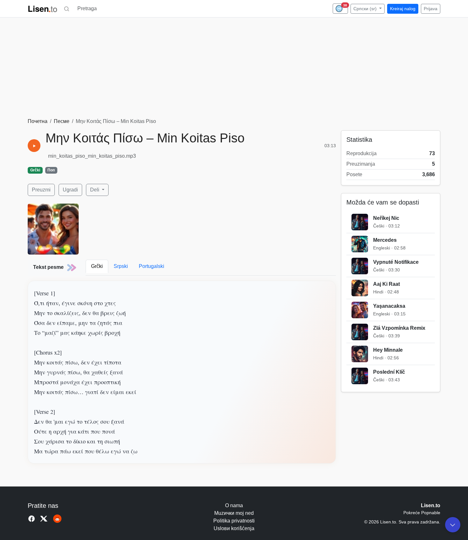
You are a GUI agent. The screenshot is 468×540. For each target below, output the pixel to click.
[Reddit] (57, 519)
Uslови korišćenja (234, 528)
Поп (51, 170)
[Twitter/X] (44, 519)
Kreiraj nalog (402, 8)
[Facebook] (31, 519)
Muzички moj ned (234, 513)
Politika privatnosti (234, 520)
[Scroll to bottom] (452, 524)
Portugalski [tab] (151, 266)
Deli (95, 189)
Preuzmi (41, 189)
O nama (234, 505)
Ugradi (70, 189)
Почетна (37, 121)
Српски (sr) (365, 8)
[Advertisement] (234, 69)
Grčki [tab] (97, 266)
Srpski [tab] (121, 266)
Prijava (430, 8)
